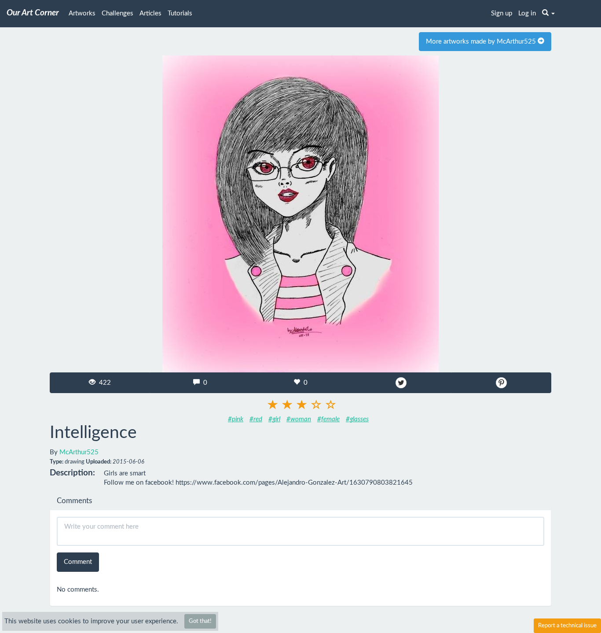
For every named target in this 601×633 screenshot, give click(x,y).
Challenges (117, 13)
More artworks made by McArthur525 (482, 41)
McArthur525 (79, 452)
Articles (150, 13)
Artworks (82, 13)
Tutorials (180, 13)
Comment (78, 562)
